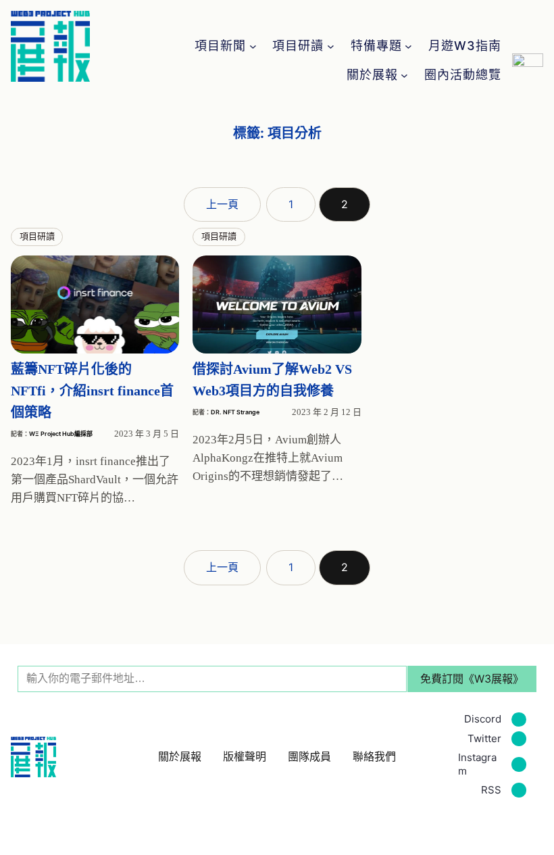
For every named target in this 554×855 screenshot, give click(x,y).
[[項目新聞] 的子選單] (253, 46)
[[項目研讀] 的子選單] (330, 46)
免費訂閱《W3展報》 (472, 678)
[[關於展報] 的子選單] (404, 75)
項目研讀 (298, 46)
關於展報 (372, 75)
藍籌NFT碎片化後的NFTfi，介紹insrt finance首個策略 (92, 391)
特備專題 (376, 46)
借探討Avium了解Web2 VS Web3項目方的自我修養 (272, 380)
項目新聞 (220, 46)
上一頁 (222, 204)
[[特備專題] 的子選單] (408, 46)
